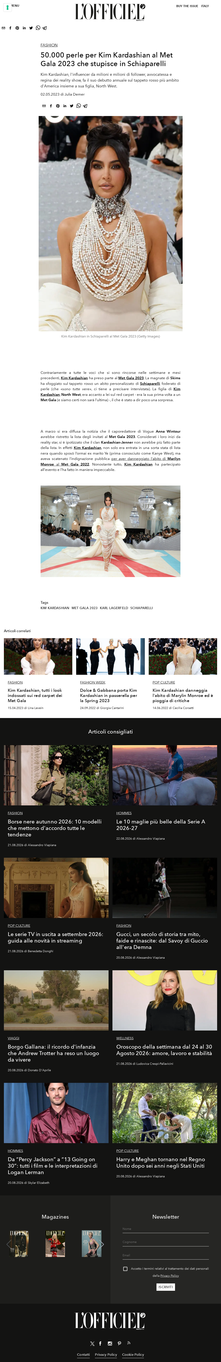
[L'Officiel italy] (110, 12)
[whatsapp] (38, 29)
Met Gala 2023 (85, 608)
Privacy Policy (169, 1276)
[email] (3, 29)
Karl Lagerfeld (114, 608)
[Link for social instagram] (110, 1344)
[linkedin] (24, 29)
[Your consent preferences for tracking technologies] (7, 7)
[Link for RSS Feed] (129, 1344)
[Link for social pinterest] (119, 1344)
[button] (101, 1244)
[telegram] (44, 29)
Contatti (83, 1355)
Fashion (49, 45)
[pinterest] (17, 29)
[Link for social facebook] (100, 1344)
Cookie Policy (133, 1355)
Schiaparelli (150, 383)
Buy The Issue (187, 6)
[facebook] (10, 29)
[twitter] (31, 29)
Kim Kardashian (55, 608)
